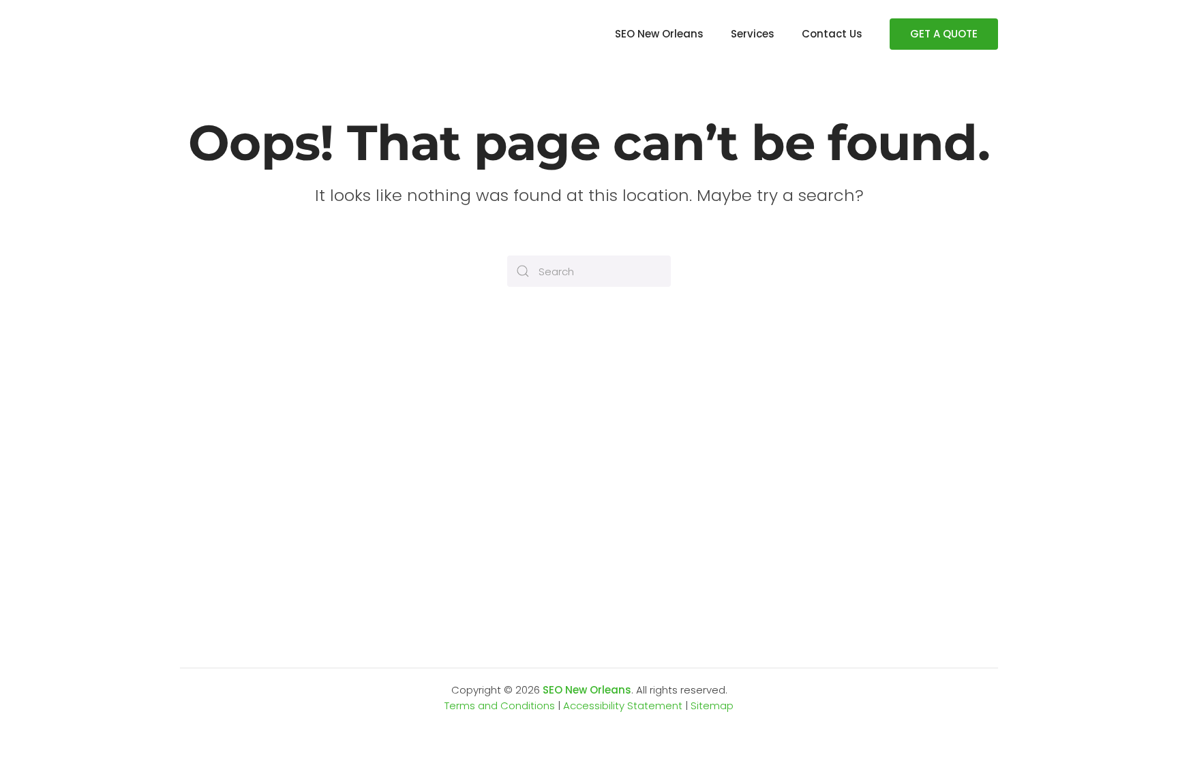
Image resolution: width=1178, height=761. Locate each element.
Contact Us (832, 34)
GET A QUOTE (944, 34)
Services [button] (752, 34)
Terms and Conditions (499, 705)
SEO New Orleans (659, 34)
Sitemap (712, 705)
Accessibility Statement (622, 705)
